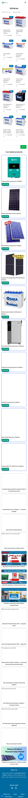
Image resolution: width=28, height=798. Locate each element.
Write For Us (7, 794)
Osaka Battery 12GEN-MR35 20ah (19, 32)
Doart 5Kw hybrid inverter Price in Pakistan (13, 346)
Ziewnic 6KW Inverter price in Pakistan (12, 181)
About (15, 794)
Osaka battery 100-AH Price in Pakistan (7, 32)
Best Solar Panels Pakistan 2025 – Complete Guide (14, 624)
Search (23, 147)
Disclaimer (20, 796)
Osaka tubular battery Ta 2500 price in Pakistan (20, 131)
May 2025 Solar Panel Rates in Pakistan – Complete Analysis (14, 704)
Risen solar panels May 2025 (14, 743)
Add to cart (7, 63)
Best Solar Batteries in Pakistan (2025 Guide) (14, 585)
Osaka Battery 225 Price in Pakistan (6, 80)
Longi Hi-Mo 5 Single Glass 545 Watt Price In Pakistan (13, 278)
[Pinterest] (16, 788)
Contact (22, 794)
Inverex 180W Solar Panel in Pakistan (11, 213)
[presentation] (14, 167)
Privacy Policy (8, 796)
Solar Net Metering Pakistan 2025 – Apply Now (14, 644)
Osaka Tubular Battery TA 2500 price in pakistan (7, 131)
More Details (5, 185)
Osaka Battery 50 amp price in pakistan (7, 106)
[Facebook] (12, 788)
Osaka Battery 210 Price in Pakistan (19, 55)
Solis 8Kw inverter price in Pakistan (11, 402)
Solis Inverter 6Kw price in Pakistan (11, 437)
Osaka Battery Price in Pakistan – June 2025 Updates (14, 510)
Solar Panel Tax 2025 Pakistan (14, 530)
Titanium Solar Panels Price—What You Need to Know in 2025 (14, 763)
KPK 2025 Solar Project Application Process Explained (14, 724)
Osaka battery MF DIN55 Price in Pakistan (20, 106)
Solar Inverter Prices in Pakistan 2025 (14, 548)
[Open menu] (25, 2)
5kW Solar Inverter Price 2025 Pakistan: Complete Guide (14, 604)
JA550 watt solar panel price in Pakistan (12, 367)
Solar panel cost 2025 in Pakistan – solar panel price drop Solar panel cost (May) (14, 663)
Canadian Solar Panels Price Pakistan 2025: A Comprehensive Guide (14, 490)
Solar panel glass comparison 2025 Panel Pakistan (14, 683)
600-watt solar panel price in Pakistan (11, 245)
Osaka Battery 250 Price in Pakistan (19, 80)
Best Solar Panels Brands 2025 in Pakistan (14, 566)
